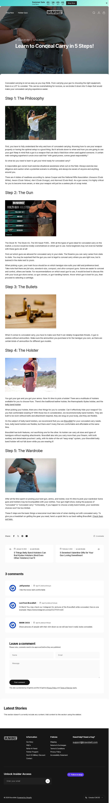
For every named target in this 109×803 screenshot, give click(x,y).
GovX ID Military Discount (35, 755)
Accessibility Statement (59, 755)
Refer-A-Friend (31, 749)
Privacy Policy (52, 688)
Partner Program (32, 752)
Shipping (53, 742)
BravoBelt (68, 421)
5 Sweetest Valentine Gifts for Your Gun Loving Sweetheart (76, 554)
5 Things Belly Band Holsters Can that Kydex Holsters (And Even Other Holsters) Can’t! (30, 555)
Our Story (29, 742)
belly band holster (16, 404)
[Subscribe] (48, 781)
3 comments (98, 536)
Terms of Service (66, 688)
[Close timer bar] (105, 3)
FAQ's (28, 745)
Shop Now (70, 3)
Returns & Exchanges (58, 745)
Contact (29, 758)
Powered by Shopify (24, 797)
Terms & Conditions (57, 749)
